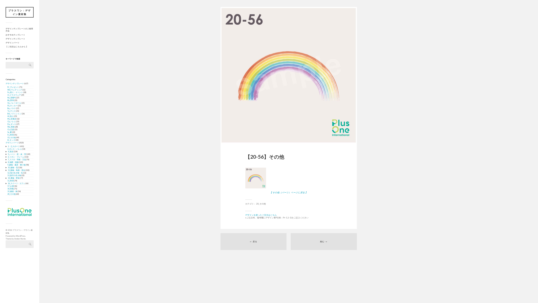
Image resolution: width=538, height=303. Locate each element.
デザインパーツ (12, 43)
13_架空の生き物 (14, 175)
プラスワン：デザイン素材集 (19, 12)
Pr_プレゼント (13, 87)
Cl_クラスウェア (14, 95)
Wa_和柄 (10, 127)
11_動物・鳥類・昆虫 (16, 170)
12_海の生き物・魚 (15, 173)
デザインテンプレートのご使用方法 (19, 29)
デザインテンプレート (15, 39)
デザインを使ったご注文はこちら (261, 215)
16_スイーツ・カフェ (16, 183)
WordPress (20, 236)
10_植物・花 (13, 167)
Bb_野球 (10, 100)
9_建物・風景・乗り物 (16, 165)
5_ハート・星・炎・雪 (17, 154)
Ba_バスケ (11, 108)
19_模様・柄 (12, 191)
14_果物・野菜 (14, 178)
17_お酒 (10, 186)
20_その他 (11, 194)
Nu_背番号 (11, 98)
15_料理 (10, 181)
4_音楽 (10, 151)
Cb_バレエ (11, 121)
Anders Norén (20, 239)
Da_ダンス (11, 124)
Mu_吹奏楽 (11, 119)
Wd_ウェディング (14, 90)
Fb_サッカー (12, 106)
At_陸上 (10, 116)
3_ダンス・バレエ (14, 149)
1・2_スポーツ (14, 146)
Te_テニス (11, 111)
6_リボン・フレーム (16, 157)
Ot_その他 (11, 137)
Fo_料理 (10, 135)
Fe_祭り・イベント (15, 92)
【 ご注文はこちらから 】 (17, 46)
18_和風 (10, 189)
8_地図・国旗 (13, 162)
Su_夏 (9, 132)
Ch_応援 (10, 129)
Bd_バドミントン (14, 114)
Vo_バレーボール (14, 103)
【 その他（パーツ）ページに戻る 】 (289, 192)
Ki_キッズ (11, 140)
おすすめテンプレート (15, 35)
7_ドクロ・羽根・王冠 (17, 159)
